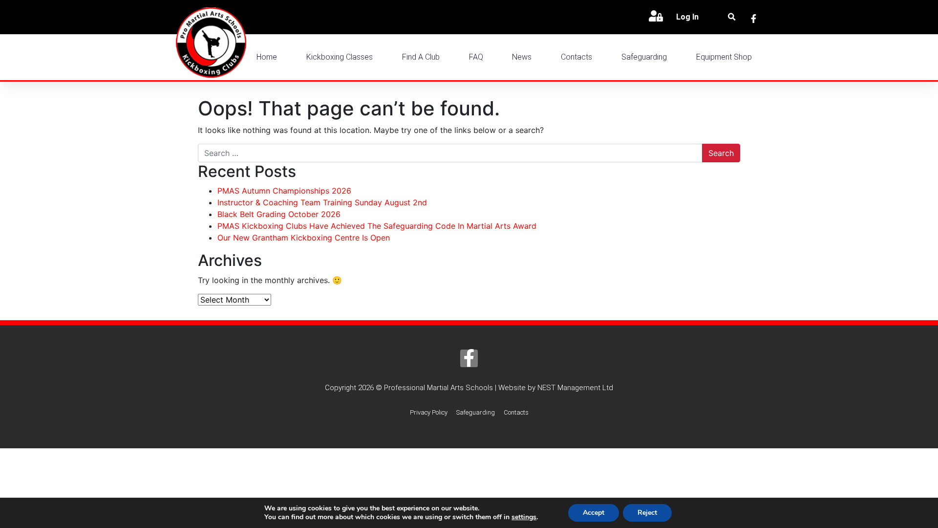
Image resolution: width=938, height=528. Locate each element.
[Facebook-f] (469, 358)
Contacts (576, 57)
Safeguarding (644, 57)
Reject (647, 512)
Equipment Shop (724, 57)
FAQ (476, 57)
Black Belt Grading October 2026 (279, 214)
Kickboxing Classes (339, 57)
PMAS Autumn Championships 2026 (284, 191)
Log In (687, 17)
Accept (593, 512)
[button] (732, 17)
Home (266, 57)
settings (524, 517)
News (522, 57)
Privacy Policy (429, 412)
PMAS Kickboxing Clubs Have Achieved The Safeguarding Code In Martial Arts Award (376, 226)
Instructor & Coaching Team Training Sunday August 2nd (322, 202)
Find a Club (421, 57)
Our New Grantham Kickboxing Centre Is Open (303, 237)
